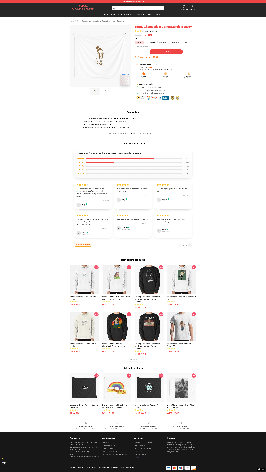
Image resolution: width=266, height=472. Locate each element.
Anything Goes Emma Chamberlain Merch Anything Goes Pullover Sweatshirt (147, 299)
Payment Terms (140, 445)
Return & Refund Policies (143, 448)
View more (133, 359)
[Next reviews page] (190, 245)
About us (106, 442)
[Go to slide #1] (95, 91)
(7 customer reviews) (150, 31)
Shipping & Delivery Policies (143, 442)
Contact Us (138, 451)
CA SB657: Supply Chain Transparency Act (116, 454)
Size (136, 39)
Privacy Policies (108, 448)
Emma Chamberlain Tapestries (113, 21)
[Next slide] (128, 56)
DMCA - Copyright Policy (110, 451)
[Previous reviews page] (180, 245)
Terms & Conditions (109, 445)
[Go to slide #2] (106, 91)
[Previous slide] (73, 56)
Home (72, 21)
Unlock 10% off (4, 463)
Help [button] (262, 469)
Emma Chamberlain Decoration (88, 21)
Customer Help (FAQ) (142, 454)
